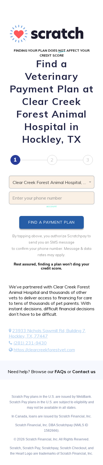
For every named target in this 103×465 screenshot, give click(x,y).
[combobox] (51, 182)
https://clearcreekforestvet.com (44, 349)
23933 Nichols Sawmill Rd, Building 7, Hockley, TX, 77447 (47, 333)
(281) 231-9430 (30, 343)
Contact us (84, 371)
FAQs (60, 371)
